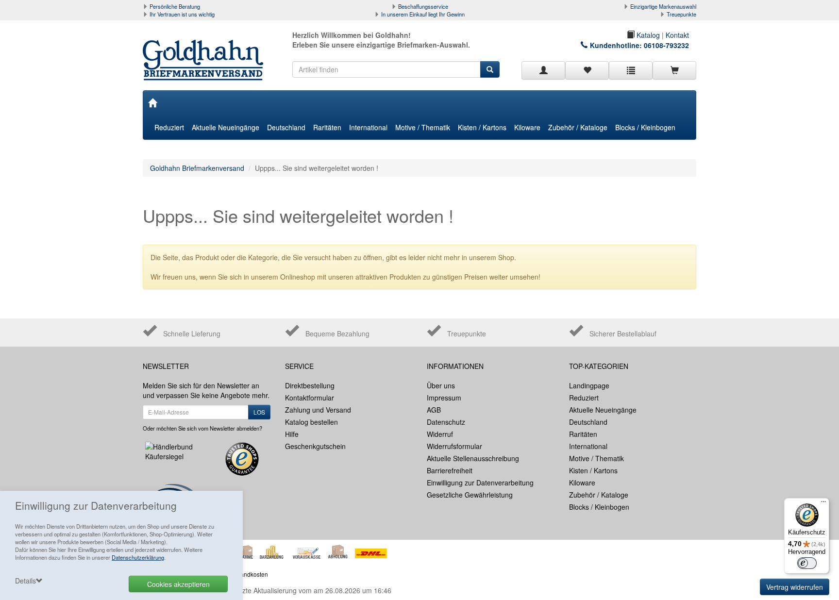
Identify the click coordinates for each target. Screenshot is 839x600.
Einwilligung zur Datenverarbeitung (480, 482)
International (368, 127)
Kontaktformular (309, 397)
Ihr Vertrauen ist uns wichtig (182, 14)
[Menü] (823, 504)
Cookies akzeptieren (178, 584)
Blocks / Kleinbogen (645, 127)
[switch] (807, 563)
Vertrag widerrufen (794, 587)
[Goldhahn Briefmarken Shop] (206, 50)
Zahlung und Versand (318, 410)
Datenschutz (446, 422)
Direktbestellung (310, 385)
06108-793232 (666, 45)
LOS (259, 412)
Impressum (444, 397)
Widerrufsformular (454, 446)
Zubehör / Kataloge (577, 127)
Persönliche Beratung (175, 6)
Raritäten (327, 127)
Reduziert (169, 127)
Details (25, 580)
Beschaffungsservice (423, 6)
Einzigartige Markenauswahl (663, 6)
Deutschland (286, 127)
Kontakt (677, 35)
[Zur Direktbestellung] (631, 70)
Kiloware (527, 127)
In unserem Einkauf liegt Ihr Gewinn (423, 14)
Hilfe (292, 434)
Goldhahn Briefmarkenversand (197, 168)
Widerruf (440, 434)
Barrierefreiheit (449, 470)
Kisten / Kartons (482, 127)
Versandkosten (248, 574)
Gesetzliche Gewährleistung (470, 495)
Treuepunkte (681, 14)
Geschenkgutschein (315, 446)
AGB (434, 410)
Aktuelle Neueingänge (225, 127)
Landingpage (589, 385)
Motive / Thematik (422, 127)
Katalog (647, 35)
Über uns (441, 385)
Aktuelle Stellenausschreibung (473, 458)
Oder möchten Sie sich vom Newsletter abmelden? (202, 428)
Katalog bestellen (311, 422)
